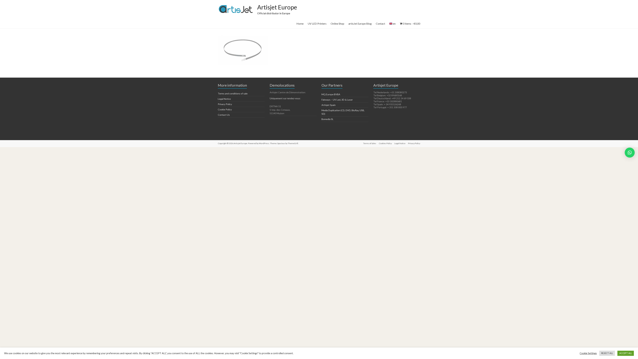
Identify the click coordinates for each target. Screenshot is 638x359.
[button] (630, 153)
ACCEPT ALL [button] (625, 353)
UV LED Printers (317, 23)
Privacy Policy (225, 104)
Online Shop (337, 23)
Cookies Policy (385, 143)
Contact (380, 23)
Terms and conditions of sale (233, 93)
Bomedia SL (327, 119)
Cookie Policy (225, 109)
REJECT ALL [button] (607, 353)
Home (300, 23)
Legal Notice (224, 98)
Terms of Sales (369, 143)
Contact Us (224, 114)
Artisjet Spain (328, 105)
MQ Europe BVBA (330, 94)
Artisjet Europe (277, 7)
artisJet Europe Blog (360, 23)
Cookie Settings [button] (588, 353)
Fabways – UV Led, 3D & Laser (337, 99)
